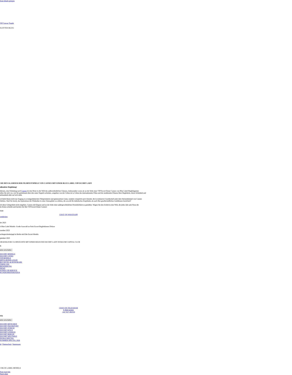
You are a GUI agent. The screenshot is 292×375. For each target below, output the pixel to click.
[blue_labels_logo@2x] (68, 299)
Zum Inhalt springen (7, 1)
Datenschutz (7, 344)
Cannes (24, 191)
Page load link (5, 372)
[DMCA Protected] (68, 364)
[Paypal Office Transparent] (68, 361)
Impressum (17, 344)
